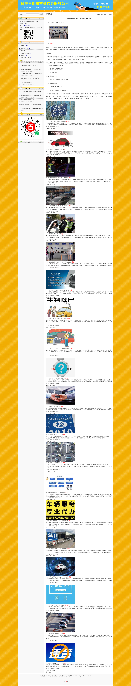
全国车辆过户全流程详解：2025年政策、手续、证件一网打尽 (31, 69)
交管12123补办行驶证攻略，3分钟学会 (28, 65)
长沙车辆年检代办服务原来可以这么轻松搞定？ (30, 95)
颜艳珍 (89, 676)
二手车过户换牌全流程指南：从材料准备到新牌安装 (31, 73)
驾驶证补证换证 (25, 53)
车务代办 (23, 46)
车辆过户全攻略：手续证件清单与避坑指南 (29, 78)
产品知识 (69, 11)
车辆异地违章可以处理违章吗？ (27, 100)
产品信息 (52, 11)
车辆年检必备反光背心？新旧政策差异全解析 (30, 104)
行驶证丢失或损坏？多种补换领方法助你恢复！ (30, 91)
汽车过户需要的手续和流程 (26, 82)
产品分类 (61, 11)
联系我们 (87, 11)
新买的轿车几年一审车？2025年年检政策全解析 (31, 108)
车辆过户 (23, 55)
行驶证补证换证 (25, 58)
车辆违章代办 (24, 48)
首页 (44, 11)
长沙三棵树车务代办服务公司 (53, 126)
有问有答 (78, 11)
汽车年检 (23, 50)
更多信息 (48, 672)
